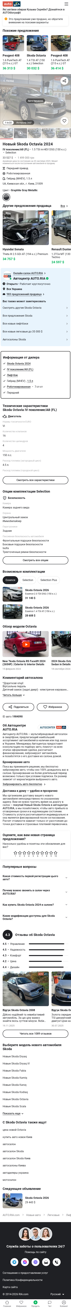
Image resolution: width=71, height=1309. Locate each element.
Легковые (53, 1215)
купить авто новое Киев (17, 1137)
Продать (35, 1306)
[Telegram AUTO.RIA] (14, 1262)
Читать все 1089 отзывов (36, 1033)
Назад (10, 80)
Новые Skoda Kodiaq (15, 1092)
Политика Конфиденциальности (22, 1280)
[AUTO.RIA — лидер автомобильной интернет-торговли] (11, 4)
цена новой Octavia (14, 1129)
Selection (27, 580)
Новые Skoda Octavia (15, 1099)
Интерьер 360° (24, 122)
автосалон (9, 1144)
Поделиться (21, 707)
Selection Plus (48, 580)
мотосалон (9, 1179)
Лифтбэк (12, 375)
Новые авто (33, 1215)
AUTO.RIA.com (11, 1215)
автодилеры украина (16, 1172)
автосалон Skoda (13, 1151)
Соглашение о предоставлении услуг (25, 1272)
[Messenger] (25, 1262)
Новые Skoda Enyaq (15, 1056)
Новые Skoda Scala (14, 1106)
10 (55, 856)
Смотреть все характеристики (35, 480)
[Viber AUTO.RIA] (35, 1262)
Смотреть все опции (35, 560)
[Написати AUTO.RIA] (46, 1262)
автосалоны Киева (14, 1165)
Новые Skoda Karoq (14, 1084)
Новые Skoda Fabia (14, 1070)
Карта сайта (10, 1287)
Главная (7, 1306)
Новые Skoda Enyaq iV (16, 1063)
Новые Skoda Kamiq (15, 1077)
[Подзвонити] (57, 1262)
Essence (10, 580)
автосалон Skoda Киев (16, 1158)
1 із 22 (8, 122)
